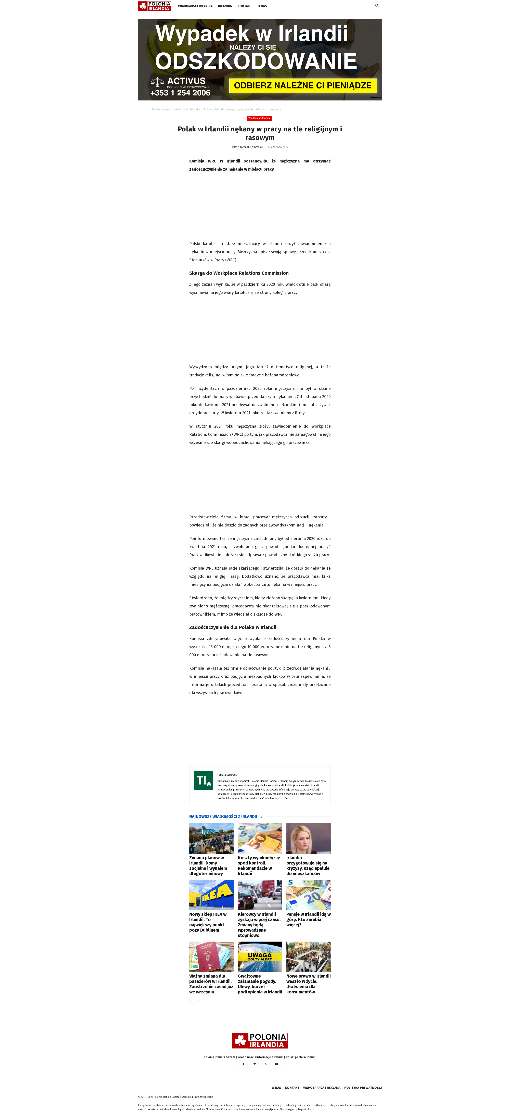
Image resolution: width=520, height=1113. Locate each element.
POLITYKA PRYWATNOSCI (363, 1088)
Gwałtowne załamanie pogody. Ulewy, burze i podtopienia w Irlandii (260, 984)
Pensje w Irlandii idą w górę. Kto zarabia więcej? (308, 919)
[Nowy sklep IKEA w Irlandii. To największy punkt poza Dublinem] (211, 895)
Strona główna (161, 109)
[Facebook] (243, 1064)
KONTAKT (244, 6)
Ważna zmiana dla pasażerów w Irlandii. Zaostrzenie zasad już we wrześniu (211, 984)
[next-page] (198, 1000)
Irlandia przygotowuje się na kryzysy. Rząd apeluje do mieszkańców (307, 865)
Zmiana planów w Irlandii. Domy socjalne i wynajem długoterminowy (208, 865)
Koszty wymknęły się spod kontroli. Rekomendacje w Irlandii (259, 865)
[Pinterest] (254, 1064)
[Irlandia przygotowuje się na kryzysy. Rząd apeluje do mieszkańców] (308, 838)
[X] (265, 1064)
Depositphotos (306, 1109)
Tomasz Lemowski (251, 147)
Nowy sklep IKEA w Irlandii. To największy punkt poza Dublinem (207, 922)
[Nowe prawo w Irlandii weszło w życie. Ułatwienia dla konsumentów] (308, 957)
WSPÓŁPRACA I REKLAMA (321, 1088)
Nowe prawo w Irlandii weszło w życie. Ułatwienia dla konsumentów (308, 984)
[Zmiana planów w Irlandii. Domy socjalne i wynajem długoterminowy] (211, 838)
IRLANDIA (225, 6)
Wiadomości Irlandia (195, 6)
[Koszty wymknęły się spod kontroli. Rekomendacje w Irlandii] (260, 838)
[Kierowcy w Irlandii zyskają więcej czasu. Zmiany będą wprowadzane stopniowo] (260, 895)
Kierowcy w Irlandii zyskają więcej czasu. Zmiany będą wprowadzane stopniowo (259, 924)
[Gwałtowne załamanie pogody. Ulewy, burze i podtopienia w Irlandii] (260, 957)
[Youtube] (276, 1064)
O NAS (262, 6)
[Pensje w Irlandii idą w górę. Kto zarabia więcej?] (308, 895)
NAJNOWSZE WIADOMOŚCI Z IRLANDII (223, 816)
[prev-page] (191, 1000)
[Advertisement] (260, 207)
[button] (377, 6)
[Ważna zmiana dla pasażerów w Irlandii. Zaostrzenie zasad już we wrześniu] (211, 957)
